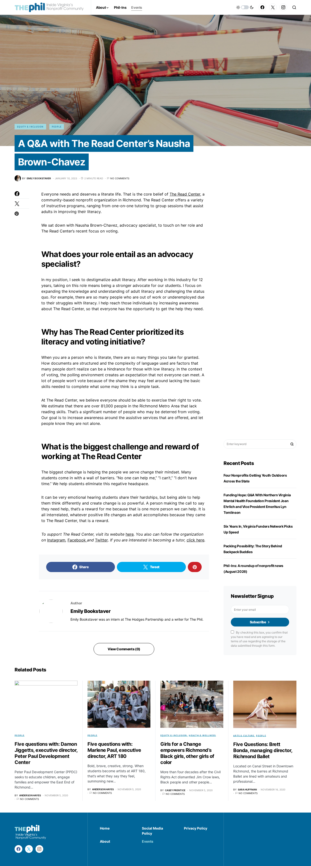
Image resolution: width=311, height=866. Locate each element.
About (105, 841)
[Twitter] (273, 7)
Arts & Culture (243, 735)
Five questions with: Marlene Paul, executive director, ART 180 (114, 750)
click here (195, 540)
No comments (119, 178)
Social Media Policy (152, 830)
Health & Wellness (202, 735)
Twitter (101, 540)
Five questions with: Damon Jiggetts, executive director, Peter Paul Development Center (46, 753)
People (57, 126)
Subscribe (258, 622)
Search (292, 444)
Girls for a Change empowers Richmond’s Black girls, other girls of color (187, 753)
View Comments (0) (124, 649)
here (130, 534)
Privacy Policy (195, 828)
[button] (245, 7)
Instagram (56, 540)
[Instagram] (283, 7)
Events (147, 841)
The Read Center (185, 194)
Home (105, 828)
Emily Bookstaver (90, 611)
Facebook (77, 540)
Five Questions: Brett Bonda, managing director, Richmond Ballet (262, 750)
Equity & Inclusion (30, 126)
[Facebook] (262, 7)
